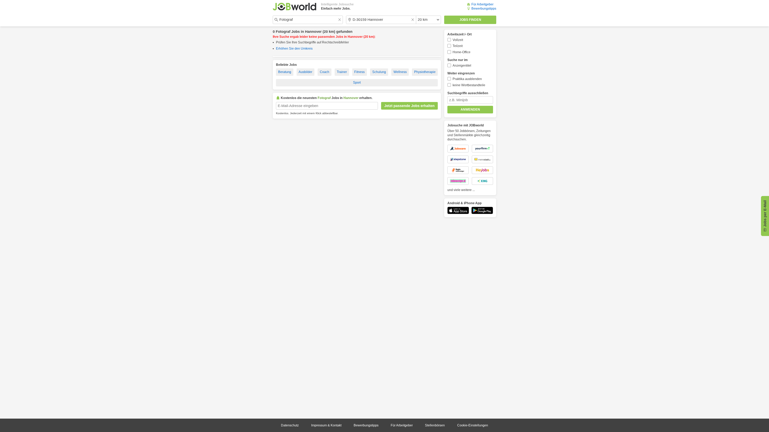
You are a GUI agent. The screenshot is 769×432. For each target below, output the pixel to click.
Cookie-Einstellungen (472, 425)
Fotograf (283, 32)
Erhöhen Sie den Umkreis (294, 48)
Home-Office (461, 52)
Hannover (313, 32)
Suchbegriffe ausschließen (467, 93)
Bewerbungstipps (483, 8)
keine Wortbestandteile (469, 85)
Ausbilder (305, 72)
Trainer (342, 72)
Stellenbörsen (435, 425)
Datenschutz (290, 425)
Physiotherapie (425, 72)
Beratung (284, 72)
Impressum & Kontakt (326, 425)
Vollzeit (458, 40)
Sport (357, 82)
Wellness (400, 72)
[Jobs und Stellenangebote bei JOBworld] (294, 6)
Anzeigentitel (462, 65)
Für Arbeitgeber (482, 4)
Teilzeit (458, 46)
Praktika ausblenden (467, 79)
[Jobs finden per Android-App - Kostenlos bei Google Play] (482, 210)
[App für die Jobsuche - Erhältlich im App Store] (458, 210)
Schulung (379, 72)
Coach (324, 72)
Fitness (359, 72)
